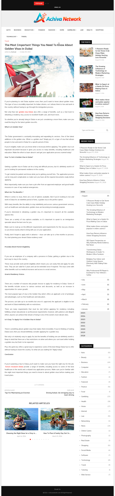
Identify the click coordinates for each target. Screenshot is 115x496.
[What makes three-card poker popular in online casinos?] (86, 103)
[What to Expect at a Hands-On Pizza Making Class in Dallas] (86, 87)
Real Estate (95, 440)
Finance (41, 30)
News (95, 426)
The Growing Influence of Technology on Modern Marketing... (54, 3)
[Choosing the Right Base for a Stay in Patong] (21, 419)
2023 (83, 319)
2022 (83, 322)
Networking (95, 421)
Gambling (71, 30)
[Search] (59, 43)
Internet (95, 411)
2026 (83, 191)
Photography (95, 436)
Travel (24, 37)
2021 (83, 326)
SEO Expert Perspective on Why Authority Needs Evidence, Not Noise (97, 243)
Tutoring (95, 470)
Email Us (57, 7)
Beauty (95, 357)
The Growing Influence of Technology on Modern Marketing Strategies (102, 70)
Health (89, 30)
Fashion (51, 30)
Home (62, 30)
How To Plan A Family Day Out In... (57, 433)
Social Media (95, 450)
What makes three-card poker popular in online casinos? (102, 102)
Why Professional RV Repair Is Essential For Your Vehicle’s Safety (97, 273)
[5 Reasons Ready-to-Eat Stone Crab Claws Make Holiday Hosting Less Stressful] (86, 52)
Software (95, 455)
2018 (83, 335)
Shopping (100, 30)
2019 (83, 332)
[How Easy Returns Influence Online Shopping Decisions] (86, 116)
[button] (46, 3)
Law (81, 30)
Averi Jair (13, 52)
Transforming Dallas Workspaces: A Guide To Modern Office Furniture (95, 252)
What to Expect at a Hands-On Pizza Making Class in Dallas (102, 87)
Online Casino (95, 431)
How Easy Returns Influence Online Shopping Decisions (102, 115)
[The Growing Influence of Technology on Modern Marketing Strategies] (86, 69)
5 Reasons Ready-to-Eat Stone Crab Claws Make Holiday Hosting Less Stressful (102, 53)
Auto (8, 30)
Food (95, 392)
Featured (95, 382)
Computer (95, 367)
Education (29, 30)
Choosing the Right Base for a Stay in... (21, 433)
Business (17, 30)
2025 (83, 313)
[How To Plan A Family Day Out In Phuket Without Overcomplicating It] (57, 419)
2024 (83, 316)
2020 (83, 329)
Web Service (95, 475)
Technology (11, 37)
